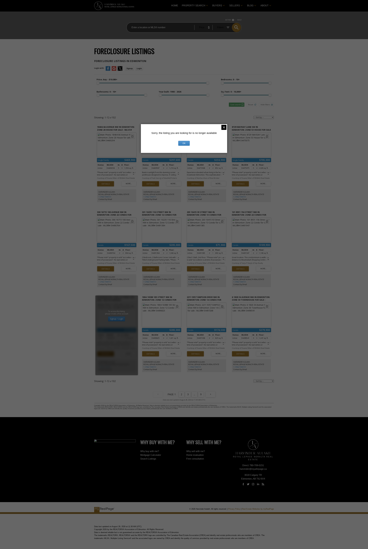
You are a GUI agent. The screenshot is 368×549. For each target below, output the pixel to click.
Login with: (99, 68)
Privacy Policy (234, 509)
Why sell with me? (195, 451)
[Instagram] (253, 484)
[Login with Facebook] (108, 70)
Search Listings (148, 459)
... (194, 394)
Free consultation (195, 459)
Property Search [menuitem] (193, 5)
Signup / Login (116, 318)
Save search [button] (235, 104)
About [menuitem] (264, 5)
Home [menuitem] (174, 5)
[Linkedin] (258, 484)
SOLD (239, 20)
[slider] (98, 83)
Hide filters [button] (265, 104)
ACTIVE (228, 20)
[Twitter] (248, 484)
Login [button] (139, 68)
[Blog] (263, 484)
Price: (107, 79)
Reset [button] (250, 104)
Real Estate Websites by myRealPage (258, 509)
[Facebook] (243, 484)
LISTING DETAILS (105, 183)
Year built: (170, 91)
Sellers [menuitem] (234, 5)
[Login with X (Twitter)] (120, 70)
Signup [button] (129, 68)
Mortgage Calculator (150, 455)
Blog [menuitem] (250, 5)
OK (184, 143)
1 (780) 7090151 (104, 197)
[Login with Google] (114, 70)
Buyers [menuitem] (217, 5)
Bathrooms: (106, 91)
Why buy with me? (149, 451)
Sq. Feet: (231, 91)
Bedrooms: (230, 79)
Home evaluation (195, 455)
